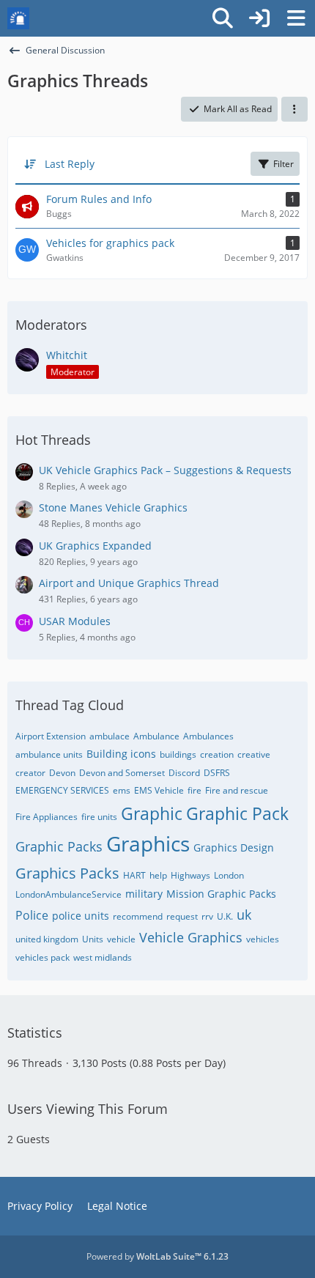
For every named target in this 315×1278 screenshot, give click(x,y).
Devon (62, 773)
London (229, 875)
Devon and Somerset (122, 773)
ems (121, 790)
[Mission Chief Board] (18, 18)
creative (253, 754)
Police (31, 915)
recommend (138, 916)
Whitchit (66, 355)
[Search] (222, 18)
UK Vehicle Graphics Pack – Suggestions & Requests (165, 470)
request (182, 916)
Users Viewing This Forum (87, 1109)
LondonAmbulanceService (68, 894)
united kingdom (46, 939)
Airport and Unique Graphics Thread (129, 583)
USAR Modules (75, 621)
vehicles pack (42, 957)
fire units (99, 816)
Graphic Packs (59, 846)
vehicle (121, 939)
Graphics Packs (67, 873)
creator (30, 773)
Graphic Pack (237, 813)
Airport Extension (50, 736)
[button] (294, 109)
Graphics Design (233, 847)
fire (194, 790)
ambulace (109, 736)
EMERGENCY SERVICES (62, 790)
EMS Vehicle (159, 790)
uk (244, 914)
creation (217, 754)
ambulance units (49, 754)
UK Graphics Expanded (95, 546)
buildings (178, 754)
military (144, 894)
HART (134, 875)
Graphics (148, 843)
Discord (184, 773)
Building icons (121, 754)
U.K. (225, 916)
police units (80, 916)
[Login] (259, 18)
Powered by (157, 1256)
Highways (190, 875)
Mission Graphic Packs (221, 894)
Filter (283, 164)
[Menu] (296, 18)
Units (92, 939)
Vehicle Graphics (190, 937)
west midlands (102, 957)
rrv (207, 916)
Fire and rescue (236, 790)
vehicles (262, 939)
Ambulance (156, 736)
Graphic (151, 813)
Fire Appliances (46, 816)
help (158, 875)
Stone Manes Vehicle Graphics (113, 507)
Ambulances (208, 736)
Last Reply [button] (69, 164)
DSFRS (217, 773)
